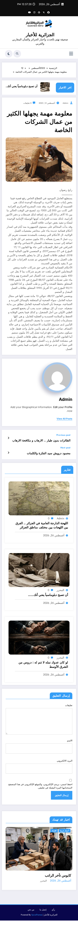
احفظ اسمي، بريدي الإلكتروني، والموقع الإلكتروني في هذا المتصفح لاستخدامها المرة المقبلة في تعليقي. (40, 786)
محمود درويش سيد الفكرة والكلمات (48, 453)
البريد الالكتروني (64, 760)
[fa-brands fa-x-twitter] (43, 12)
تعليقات (68, 705)
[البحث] (17, 54)
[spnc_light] (8, 54)
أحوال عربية (69, 830)
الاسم (69, 740)
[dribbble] (39, 12)
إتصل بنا (43, 906)
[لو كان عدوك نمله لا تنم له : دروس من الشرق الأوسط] (39, 637)
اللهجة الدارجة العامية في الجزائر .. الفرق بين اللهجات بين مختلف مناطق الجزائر (42, 525)
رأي (53, 906)
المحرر (60, 590)
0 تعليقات (27, 103)
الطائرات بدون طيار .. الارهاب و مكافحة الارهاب (41, 441)
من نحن (31, 906)
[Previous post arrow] (8, 438)
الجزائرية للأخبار (40, 35)
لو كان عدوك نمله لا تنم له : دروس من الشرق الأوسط (43, 664)
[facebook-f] (48, 12)
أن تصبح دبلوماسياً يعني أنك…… (28, 86)
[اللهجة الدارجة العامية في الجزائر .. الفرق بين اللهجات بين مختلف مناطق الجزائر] (39, 498)
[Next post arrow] (8, 452)
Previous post (63, 435)
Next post (65, 447)
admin (65, 103)
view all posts (64, 418)
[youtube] (29, 12)
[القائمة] (71, 54)
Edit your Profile (62, 407)
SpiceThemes (36, 912)
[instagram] (34, 12)
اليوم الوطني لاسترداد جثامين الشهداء (50, 872)
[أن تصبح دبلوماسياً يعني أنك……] (39, 570)
